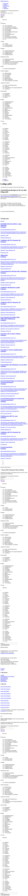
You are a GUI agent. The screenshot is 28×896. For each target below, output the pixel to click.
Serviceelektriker (4, 677)
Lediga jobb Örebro (5, 707)
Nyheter (5, 7)
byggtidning (3, 711)
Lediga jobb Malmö (5, 691)
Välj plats (3, 15)
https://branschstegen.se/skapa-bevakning (9, 196)
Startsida (5, 179)
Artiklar (2, 669)
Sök (2, 17)
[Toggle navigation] (8, 1)
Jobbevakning (6, 5)
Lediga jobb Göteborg (5, 689)
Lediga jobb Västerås (5, 705)
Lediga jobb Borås (4, 700)
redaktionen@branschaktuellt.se (7, 653)
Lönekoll (5, 4)
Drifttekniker (3, 680)
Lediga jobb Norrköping (6, 698)
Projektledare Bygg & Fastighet (7, 676)
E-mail (2, 643)
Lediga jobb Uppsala (5, 702)
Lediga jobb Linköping (5, 693)
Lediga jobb (5, 3)
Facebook (3, 668)
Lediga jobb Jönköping (5, 695)
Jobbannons (5, 8)
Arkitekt (2, 675)
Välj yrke (3, 14)
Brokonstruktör (4, 681)
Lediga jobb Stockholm (6, 686)
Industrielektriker (4, 678)
